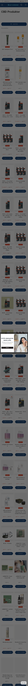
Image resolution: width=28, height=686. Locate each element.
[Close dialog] (26, 334)
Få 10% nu (7, 347)
